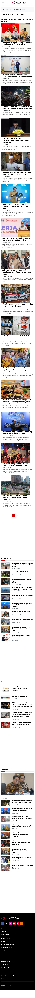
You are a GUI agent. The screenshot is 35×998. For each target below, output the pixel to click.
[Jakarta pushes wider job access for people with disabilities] (15, 227)
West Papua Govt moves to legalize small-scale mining (14, 369)
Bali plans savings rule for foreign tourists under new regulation (16, 173)
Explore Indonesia (6, 947)
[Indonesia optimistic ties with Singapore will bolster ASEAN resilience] (5, 637)
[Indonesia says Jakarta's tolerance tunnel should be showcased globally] (5, 565)
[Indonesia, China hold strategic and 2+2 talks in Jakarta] (5, 859)
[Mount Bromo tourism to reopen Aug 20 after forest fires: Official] (5, 590)
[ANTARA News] (19, 2)
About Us (4, 973)
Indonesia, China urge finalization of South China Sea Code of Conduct (22, 604)
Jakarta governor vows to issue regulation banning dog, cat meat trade (17, 272)
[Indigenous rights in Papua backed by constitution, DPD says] (15, 32)
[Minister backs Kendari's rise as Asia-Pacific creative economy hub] (15, 64)
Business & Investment (8, 944)
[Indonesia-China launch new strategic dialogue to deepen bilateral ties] (5, 843)
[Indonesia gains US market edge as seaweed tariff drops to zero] (5, 827)
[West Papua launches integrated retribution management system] (15, 389)
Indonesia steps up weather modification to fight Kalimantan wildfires (22, 818)
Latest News (5, 682)
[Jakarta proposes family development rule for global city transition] (15, 128)
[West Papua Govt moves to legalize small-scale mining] (15, 357)
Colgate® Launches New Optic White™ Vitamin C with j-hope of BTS (22, 724)
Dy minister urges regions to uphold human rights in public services (15, 206)
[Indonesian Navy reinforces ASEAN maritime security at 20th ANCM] (5, 597)
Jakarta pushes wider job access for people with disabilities (16, 239)
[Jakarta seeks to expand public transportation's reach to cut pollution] (15, 485)
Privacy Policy (5, 967)
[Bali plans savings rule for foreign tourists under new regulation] (15, 162)
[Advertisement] (17, 538)
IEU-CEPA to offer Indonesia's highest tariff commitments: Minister (15, 795)
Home (6, 9)
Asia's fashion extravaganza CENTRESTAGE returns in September (20, 688)
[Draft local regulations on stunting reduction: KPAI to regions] (15, 421)
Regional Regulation (20, 9)
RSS (2, 978)
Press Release (5, 956)
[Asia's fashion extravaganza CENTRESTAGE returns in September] (5, 689)
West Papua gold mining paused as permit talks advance (17, 305)
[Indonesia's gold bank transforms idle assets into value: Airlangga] (5, 803)
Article (3, 950)
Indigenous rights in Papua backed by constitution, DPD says (17, 44)
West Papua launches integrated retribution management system (16, 401)
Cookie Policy (5, 970)
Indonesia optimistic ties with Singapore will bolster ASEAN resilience (21, 637)
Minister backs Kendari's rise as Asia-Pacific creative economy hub (17, 76)
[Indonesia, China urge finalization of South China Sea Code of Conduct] (5, 605)
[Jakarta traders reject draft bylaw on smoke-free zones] (15, 325)
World (3, 941)
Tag (11, 9)
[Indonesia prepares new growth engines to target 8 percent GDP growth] (5, 581)
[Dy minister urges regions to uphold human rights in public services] (15, 193)
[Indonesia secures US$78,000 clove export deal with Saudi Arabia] (5, 629)
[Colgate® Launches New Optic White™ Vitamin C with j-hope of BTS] (5, 725)
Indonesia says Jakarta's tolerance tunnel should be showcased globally (22, 564)
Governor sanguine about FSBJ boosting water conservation (15, 465)
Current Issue (5, 938)
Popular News (6, 558)
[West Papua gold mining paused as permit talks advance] (15, 293)
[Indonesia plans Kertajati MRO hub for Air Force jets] (5, 621)
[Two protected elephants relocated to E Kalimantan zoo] (5, 574)
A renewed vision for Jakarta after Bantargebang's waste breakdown (17, 108)
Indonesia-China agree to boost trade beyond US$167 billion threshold (21, 834)
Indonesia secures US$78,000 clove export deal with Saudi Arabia (21, 628)
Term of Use (5, 964)
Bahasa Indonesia (6, 961)
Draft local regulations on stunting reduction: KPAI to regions (17, 433)
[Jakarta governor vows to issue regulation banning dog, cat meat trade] (15, 259)
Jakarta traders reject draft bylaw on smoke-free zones (16, 337)
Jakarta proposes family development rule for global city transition (16, 140)
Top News (4, 769)
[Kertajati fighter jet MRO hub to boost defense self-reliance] (5, 614)
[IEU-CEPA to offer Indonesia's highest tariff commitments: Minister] (17, 784)
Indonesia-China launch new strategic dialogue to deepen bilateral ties (21, 842)
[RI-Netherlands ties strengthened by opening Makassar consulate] (5, 867)
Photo (3, 953)
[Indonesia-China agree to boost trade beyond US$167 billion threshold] (5, 835)
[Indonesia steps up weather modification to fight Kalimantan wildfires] (5, 819)
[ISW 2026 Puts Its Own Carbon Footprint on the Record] (5, 697)
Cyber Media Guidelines (8, 976)
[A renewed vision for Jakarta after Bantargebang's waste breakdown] (15, 96)
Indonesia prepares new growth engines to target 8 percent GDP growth (22, 580)
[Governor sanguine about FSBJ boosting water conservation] (15, 453)
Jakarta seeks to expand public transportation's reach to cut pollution (15, 497)
